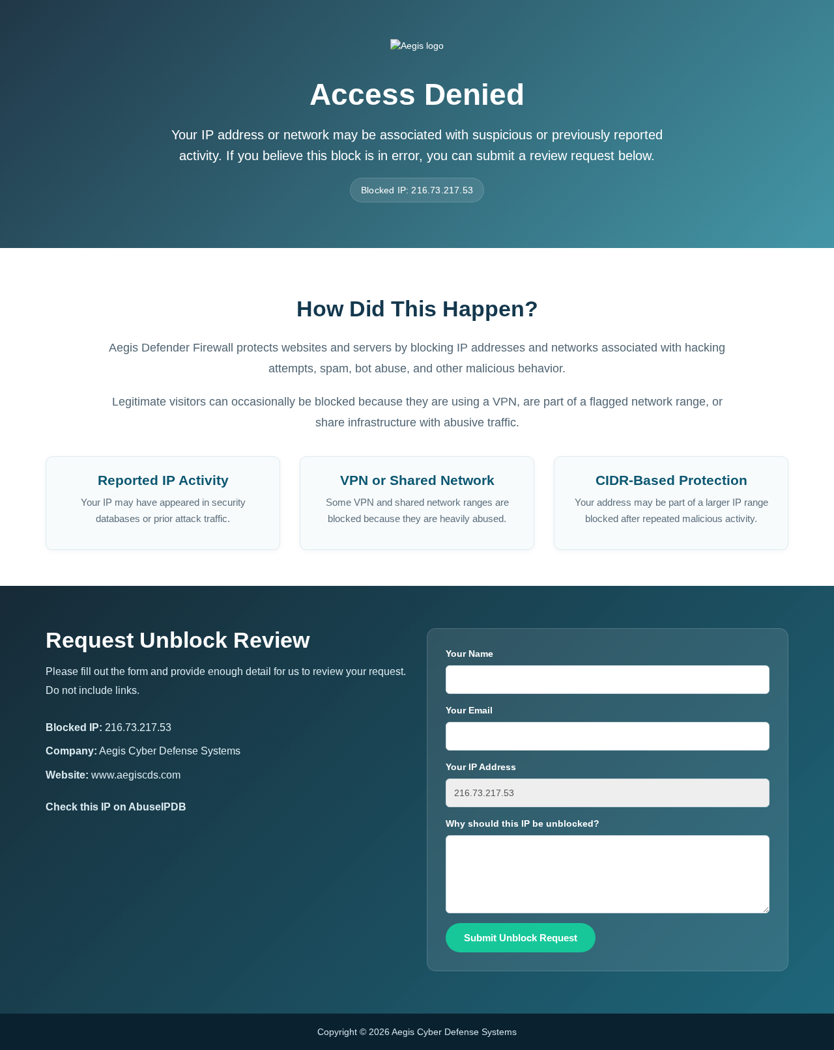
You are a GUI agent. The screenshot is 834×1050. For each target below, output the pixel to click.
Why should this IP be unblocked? (522, 823)
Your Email (469, 710)
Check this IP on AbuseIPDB (116, 806)
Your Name (469, 653)
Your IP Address (481, 767)
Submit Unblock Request (520, 937)
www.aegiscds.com (135, 775)
